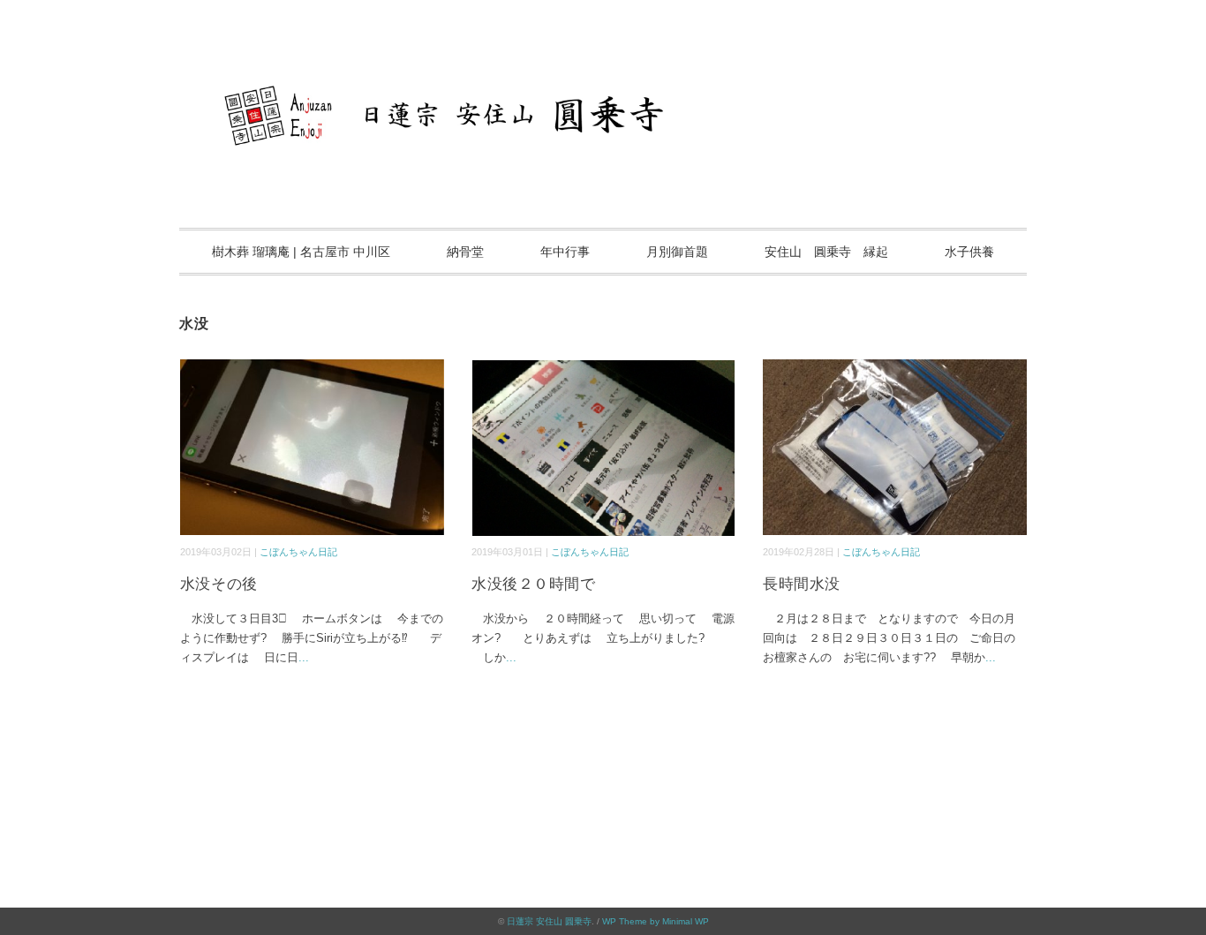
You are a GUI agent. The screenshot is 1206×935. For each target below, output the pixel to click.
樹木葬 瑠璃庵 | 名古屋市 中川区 (301, 252)
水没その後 (219, 584)
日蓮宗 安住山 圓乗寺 (549, 921)
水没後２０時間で (533, 584)
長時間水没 (801, 584)
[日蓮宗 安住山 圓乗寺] (603, 65)
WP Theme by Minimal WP (655, 921)
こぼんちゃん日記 (298, 552)
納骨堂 (465, 252)
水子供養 (969, 252)
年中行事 (565, 252)
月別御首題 (677, 252)
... (303, 657)
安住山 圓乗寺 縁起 (826, 252)
